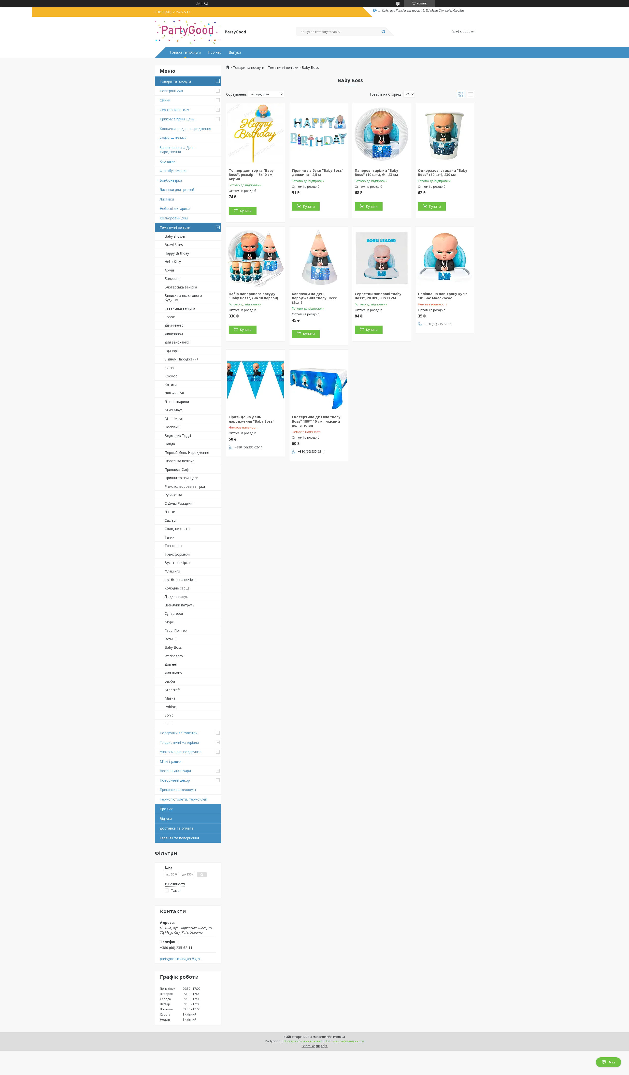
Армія (169, 270)
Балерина (173, 278)
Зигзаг (170, 367)
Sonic (169, 715)
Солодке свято (177, 528)
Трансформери (177, 554)
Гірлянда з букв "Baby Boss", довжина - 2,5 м (318, 172)
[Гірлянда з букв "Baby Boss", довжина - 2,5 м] (318, 134)
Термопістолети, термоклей (183, 799)
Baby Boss (173, 647)
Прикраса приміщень (177, 119)
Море (169, 622)
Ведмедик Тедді (178, 435)
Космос (171, 376)
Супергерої (174, 613)
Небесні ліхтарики (175, 208)
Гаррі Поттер (176, 630)
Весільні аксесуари (175, 770)
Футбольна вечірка (181, 579)
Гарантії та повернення (179, 838)
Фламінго (172, 571)
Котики (171, 384)
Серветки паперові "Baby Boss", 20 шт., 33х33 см (378, 296)
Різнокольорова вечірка (185, 486)
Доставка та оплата (177, 828)
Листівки (167, 199)
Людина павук (176, 596)
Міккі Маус (173, 410)
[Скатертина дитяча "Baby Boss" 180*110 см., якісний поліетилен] (318, 380)
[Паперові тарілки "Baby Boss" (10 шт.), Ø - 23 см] (381, 134)
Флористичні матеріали (179, 742)
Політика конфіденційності (344, 1041)
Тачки (169, 537)
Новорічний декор (175, 780)
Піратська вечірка (179, 461)
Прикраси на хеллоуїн (178, 789)
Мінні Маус (174, 418)
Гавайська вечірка (180, 308)
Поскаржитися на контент (303, 1041)
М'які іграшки (171, 761)
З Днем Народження (182, 359)
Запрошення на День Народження (177, 149)
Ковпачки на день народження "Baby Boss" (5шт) (315, 298)
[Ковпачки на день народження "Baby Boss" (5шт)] (318, 257)
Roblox (170, 706)
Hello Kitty (173, 261)
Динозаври (174, 333)
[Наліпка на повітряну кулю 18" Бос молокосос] (444, 257)
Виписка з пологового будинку (183, 297)
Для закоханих (177, 342)
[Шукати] (383, 32)
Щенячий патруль (180, 605)
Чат (612, 1062)
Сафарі (170, 520)
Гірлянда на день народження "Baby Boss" (251, 419)
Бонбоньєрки (171, 180)
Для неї (171, 664)
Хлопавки (167, 161)
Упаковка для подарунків (180, 751)
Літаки (170, 511)
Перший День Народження (187, 452)
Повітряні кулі (171, 90)
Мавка (170, 698)
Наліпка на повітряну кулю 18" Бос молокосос (443, 296)
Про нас (214, 52)
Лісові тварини (177, 401)
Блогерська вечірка (181, 287)
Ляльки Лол (174, 393)
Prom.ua (339, 1037)
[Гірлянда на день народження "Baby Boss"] (255, 380)
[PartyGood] (187, 31)
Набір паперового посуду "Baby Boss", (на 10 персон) (253, 296)
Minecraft (172, 690)
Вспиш (170, 639)
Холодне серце (177, 588)
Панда (170, 444)
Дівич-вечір (174, 325)
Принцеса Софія (178, 469)
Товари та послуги (185, 52)
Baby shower (175, 236)
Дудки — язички (173, 138)
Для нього (173, 673)
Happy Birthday (177, 253)
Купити (246, 210)
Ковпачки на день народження (185, 128)
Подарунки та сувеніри (179, 733)
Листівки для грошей (177, 189)
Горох (170, 317)
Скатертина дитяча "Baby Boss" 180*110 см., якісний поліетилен (316, 421)
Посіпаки (172, 427)
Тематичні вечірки (175, 227)
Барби (170, 681)
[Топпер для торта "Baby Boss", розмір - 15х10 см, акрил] (255, 134)
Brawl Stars (174, 244)
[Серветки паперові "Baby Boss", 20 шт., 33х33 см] (381, 257)
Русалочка (173, 494)
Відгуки (235, 52)
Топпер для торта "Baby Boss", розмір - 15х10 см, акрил (251, 174)
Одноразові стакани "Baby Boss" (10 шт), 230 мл (442, 172)
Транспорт (174, 545)
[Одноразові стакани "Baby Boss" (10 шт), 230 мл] (444, 134)
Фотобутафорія (173, 170)
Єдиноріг (172, 350)
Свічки (165, 100)
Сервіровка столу (174, 109)
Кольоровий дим (174, 218)
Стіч (168, 723)
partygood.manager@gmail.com (181, 959)
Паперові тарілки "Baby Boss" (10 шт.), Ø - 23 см (376, 172)
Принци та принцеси (181, 477)
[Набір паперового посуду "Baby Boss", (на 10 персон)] (255, 257)
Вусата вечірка (177, 562)
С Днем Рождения (180, 503)
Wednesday (174, 656)
